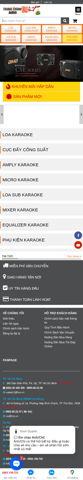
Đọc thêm (74, 256)
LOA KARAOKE (10, 29)
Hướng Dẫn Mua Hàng (58, 337)
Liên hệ (48, 2)
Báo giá (35, 2)
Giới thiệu (8, 318)
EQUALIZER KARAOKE (51, 38)
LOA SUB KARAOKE (10, 38)
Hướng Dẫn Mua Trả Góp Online (59, 344)
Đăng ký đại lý (11, 333)
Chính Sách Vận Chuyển (59, 332)
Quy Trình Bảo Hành (56, 327)
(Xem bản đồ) (65, 383)
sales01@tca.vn (15, 392)
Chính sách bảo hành (16, 328)
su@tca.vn (12, 416)
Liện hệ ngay (11, 323)
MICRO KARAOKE (72, 29)
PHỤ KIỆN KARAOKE (72, 38)
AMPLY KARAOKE (51, 29)
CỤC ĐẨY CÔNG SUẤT (31, 29)
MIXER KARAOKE (31, 38)
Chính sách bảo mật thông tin (60, 320)
